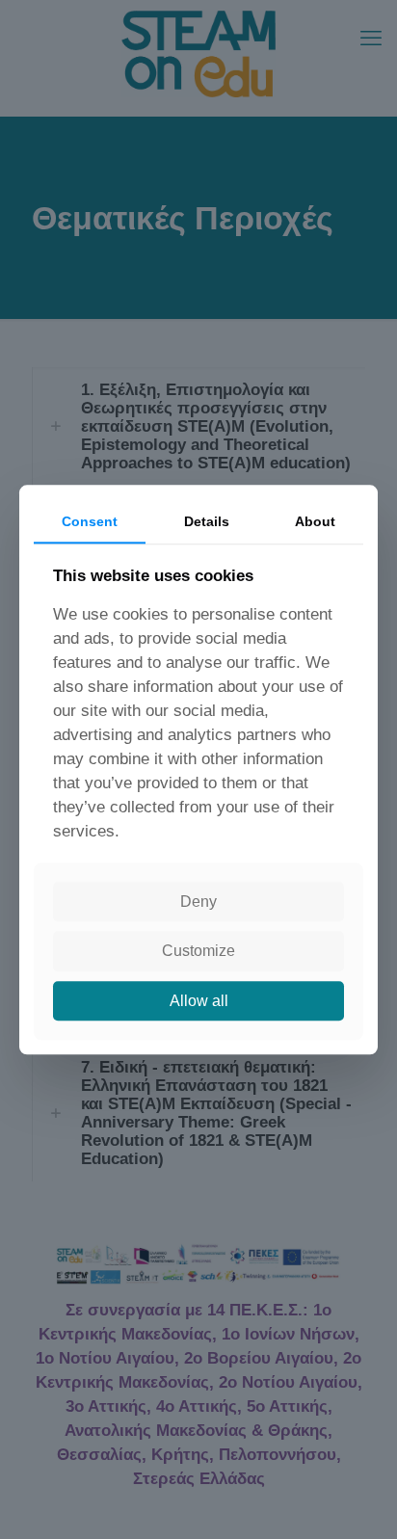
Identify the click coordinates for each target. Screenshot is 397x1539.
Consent (90, 521)
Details (206, 521)
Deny (198, 902)
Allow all (199, 1001)
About (315, 521)
